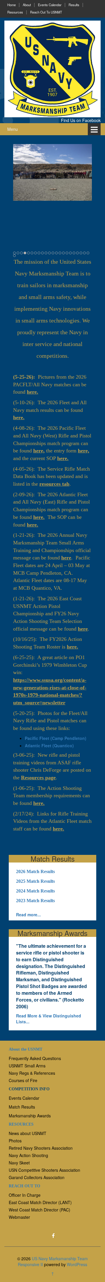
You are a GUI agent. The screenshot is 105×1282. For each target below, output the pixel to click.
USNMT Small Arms (27, 1066)
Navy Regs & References (32, 1073)
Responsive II (30, 1264)
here (66, 558)
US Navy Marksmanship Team (60, 1258)
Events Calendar (50, 4)
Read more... (28, 914)
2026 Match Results (35, 871)
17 (70, 253)
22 (88, 253)
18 (74, 253)
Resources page (38, 777)
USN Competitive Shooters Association (44, 1170)
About (27, 4)
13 (56, 253)
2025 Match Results (35, 881)
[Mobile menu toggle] (94, 129)
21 (84, 253)
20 (81, 253)
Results (74, 4)
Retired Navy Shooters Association (41, 1148)
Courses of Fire (23, 1080)
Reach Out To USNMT (46, 12)
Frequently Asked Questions (35, 1058)
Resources (15, 12)
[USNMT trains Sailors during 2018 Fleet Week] (52, 172)
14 (60, 253)
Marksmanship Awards (30, 1116)
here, (39, 451)
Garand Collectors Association (36, 1177)
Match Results (22, 1107)
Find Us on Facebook (81, 120)
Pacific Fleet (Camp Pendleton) (55, 738)
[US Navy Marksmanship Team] (52, 68)
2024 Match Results (35, 890)
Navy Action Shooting (28, 1155)
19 (77, 253)
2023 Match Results (35, 900)
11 (49, 253)
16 (67, 253)
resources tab (54, 484)
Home (11, 4)
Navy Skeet (19, 1163)
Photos (15, 1141)
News (14, 1133)
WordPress (77, 1264)
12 (53, 253)
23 (14, 255)
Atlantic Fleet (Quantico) (49, 745)
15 (63, 253)
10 (46, 253)
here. (32, 392)
